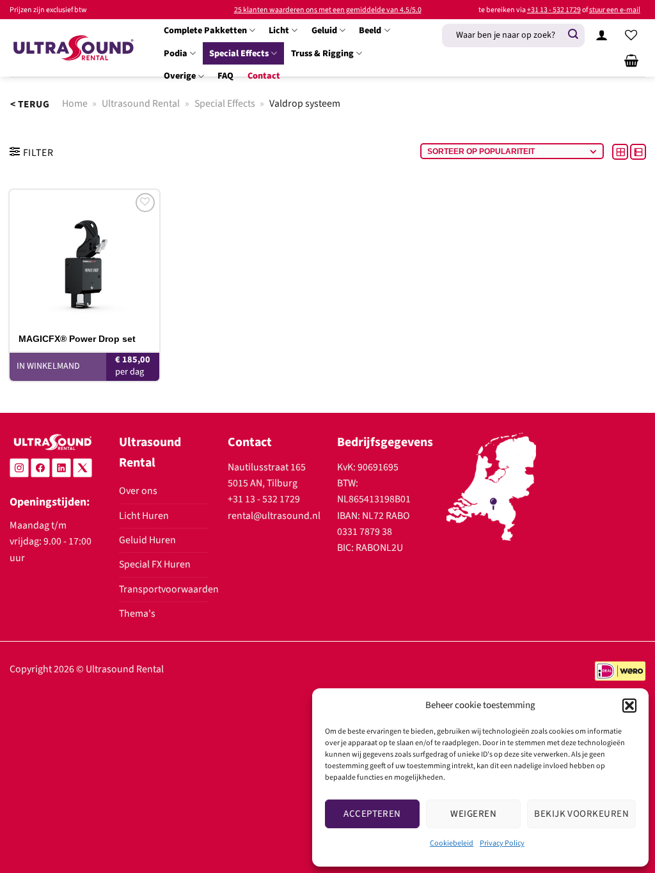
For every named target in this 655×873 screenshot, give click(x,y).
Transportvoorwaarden (169, 589)
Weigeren (473, 814)
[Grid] (621, 151)
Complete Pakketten (205, 30)
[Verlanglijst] (631, 35)
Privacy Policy (502, 843)
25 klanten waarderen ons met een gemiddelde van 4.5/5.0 (328, 9)
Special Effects (239, 53)
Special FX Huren (155, 564)
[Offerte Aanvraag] (631, 60)
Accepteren (372, 814)
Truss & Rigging (322, 53)
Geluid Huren (147, 540)
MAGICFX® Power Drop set (77, 339)
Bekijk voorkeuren (581, 814)
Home (75, 104)
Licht (279, 30)
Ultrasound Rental (141, 104)
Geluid (324, 30)
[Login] (602, 35)
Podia (175, 53)
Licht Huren (144, 516)
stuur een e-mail (614, 9)
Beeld (370, 30)
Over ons (138, 491)
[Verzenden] (573, 34)
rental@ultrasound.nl (274, 516)
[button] (629, 705)
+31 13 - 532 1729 (554, 9)
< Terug (29, 104)
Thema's (137, 613)
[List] (638, 151)
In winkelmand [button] (48, 366)
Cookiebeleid (451, 843)
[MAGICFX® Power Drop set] (84, 257)
